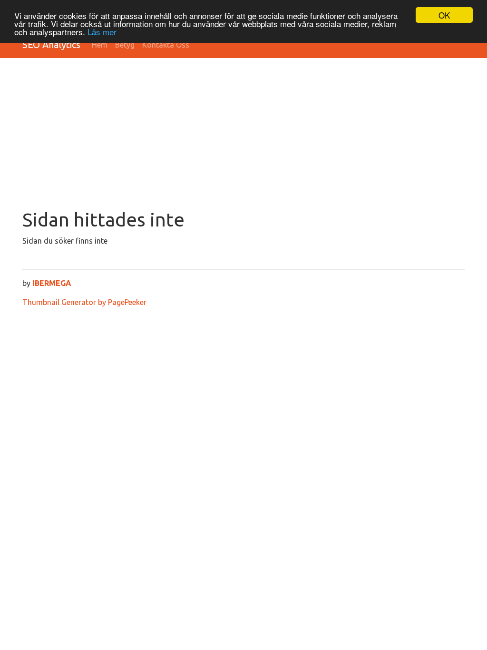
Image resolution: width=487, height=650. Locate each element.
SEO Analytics (51, 44)
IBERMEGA (51, 283)
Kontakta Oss (165, 44)
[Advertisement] (243, 137)
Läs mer (102, 32)
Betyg (125, 44)
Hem (99, 44)
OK (444, 15)
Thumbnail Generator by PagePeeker (84, 302)
